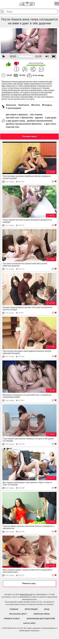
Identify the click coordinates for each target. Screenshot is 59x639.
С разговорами (13, 108)
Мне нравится (8, 64)
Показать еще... (29, 583)
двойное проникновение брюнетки (24, 124)
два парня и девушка (16, 114)
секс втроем (36, 114)
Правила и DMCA (12, 618)
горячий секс (12, 127)
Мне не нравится (16, 64)
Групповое (23, 105)
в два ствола (50, 124)
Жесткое (35, 105)
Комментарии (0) (41, 69)
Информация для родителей (41, 618)
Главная (14, 609)
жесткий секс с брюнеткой (19, 117)
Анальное (11, 105)
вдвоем (39, 117)
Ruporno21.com (26, 594)
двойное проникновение (39, 121)
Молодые (47, 105)
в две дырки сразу (15, 121)
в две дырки (51, 117)
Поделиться (33, 69)
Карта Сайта (29, 623)
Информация (16, 69)
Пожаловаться (25, 69)
